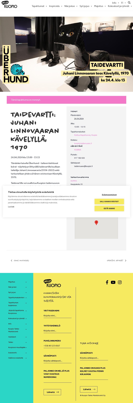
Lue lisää (11, 206)
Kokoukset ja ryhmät (16, 318)
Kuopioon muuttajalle (16, 347)
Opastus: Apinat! (115, 260)
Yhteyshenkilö (52, 325)
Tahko (10, 342)
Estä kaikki (109, 208)
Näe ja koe (12, 287)
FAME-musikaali (21, 260)
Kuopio (94, 135)
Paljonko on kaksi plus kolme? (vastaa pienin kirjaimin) (92, 371)
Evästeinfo (12, 353)
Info (114, 2)
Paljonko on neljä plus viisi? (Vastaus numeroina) (56, 374)
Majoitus (11, 282)
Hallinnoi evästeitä (15, 358)
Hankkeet (12, 337)
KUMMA (77, 149)
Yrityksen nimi (51, 310)
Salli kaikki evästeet (109, 201)
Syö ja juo (12, 292)
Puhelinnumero (52, 341)
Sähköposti (50, 356)
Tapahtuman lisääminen (13, 304)
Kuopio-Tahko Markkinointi (13, 330)
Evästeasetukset (109, 195)
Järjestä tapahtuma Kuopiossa (16, 311)
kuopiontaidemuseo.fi (83, 143)
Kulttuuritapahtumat (82, 135)
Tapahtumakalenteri (16, 297)
